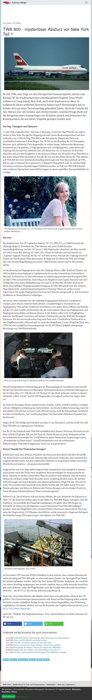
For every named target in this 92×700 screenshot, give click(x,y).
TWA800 (39, 659)
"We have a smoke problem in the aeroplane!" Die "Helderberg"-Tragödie (40, 652)
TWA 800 (46, 659)
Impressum (70, 684)
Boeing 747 (13, 659)
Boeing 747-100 (23, 659)
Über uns (61, 684)
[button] (12, 624)
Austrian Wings (18, 2)
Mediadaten (51, 684)
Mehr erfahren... (23, 697)
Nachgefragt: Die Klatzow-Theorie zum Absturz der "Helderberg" (37, 647)
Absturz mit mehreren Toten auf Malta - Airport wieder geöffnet (37, 645)
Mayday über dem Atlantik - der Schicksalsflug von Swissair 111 (37, 650)
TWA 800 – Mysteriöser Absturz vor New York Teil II (33, 642)
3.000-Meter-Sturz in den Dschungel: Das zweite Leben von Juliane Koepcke (41, 638)
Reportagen (7, 23)
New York (32, 659)
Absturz (5, 659)
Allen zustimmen (8, 696)
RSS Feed (7, 684)
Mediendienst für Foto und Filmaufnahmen (29, 684)
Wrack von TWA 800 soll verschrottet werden (30, 640)
